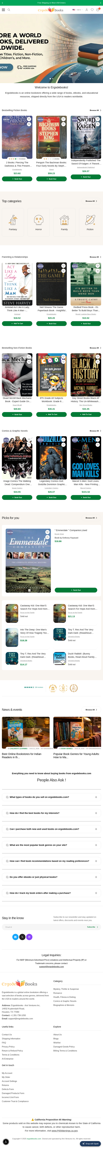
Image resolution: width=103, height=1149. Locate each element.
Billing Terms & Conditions (65, 1051)
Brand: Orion (59, 534)
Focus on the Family (27, 613)
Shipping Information (11, 1039)
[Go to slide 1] (50, 78)
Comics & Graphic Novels (64, 1001)
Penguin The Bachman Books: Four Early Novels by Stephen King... (51, 164)
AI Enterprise (7, 1059)
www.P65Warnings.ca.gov (65, 1130)
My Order (6, 1077)
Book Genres (67, 749)
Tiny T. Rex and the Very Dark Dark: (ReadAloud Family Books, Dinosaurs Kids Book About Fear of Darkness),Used (80, 631)
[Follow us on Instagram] (29, 937)
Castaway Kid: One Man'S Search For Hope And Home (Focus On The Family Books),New (82, 607)
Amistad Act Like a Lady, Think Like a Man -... (17, 309)
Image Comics (17, 488)
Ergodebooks (17, 169)
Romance (57, 993)
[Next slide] (98, 148)
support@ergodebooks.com (51, 967)
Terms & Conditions (10, 1055)
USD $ (79, 10)
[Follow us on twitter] (22, 937)
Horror (38, 229)
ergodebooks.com (34, 1139)
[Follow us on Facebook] (15, 937)
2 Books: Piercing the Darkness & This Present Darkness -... (17, 164)
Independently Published (86, 167)
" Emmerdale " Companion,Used (71, 530)
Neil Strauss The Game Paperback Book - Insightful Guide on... (51, 309)
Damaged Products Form (13, 1093)
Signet (51, 169)
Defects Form (8, 1089)
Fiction (90, 229)
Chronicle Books (74, 637)
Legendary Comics (51, 488)
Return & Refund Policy (12, 1051)
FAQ (4, 1043)
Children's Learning (18, 749)
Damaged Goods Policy (64, 1047)
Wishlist (56, 1043)
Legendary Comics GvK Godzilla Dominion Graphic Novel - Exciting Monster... (51, 483)
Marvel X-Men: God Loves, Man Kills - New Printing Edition (85, 483)
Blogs (56, 1039)
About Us (57, 1035)
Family (64, 229)
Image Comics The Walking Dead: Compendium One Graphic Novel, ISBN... (17, 483)
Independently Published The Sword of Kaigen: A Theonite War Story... (85, 162)
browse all (94, 110)
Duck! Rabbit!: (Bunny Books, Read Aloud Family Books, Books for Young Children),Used (81, 655)
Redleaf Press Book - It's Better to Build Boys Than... (86, 309)
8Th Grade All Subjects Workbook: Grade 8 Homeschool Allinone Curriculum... (51, 400)
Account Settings (9, 1081)
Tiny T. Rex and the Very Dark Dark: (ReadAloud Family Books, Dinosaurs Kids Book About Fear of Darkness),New (33, 655)
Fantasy (13, 229)
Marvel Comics (85, 488)
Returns (5, 1085)
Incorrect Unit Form (10, 1097)
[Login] (86, 9)
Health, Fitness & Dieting (64, 997)
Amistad (17, 314)
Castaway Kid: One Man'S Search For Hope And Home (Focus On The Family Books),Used (34, 607)
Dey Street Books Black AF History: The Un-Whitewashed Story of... (86, 400)
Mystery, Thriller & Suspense (66, 989)
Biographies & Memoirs (63, 1005)
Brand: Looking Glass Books (86, 314)
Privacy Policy (8, 1047)
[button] (14, 159)
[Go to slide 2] (52, 78)
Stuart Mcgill (17, 405)
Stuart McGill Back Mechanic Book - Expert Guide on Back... (17, 400)
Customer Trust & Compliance (15, 1101)
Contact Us (7, 1035)
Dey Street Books (86, 405)
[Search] (8, 9)
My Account (7, 1073)
